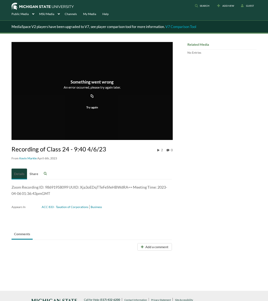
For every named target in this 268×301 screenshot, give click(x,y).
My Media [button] (89, 14)
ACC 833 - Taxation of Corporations (65, 207)
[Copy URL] (92, 96)
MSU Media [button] (46, 14)
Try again (92, 107)
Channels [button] (71, 14)
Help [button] (105, 14)
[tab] (19, 174)
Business (96, 207)
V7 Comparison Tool (180, 26)
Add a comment (156, 247)
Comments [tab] (22, 234)
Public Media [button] (20, 14)
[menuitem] (25, 13)
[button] (202, 6)
